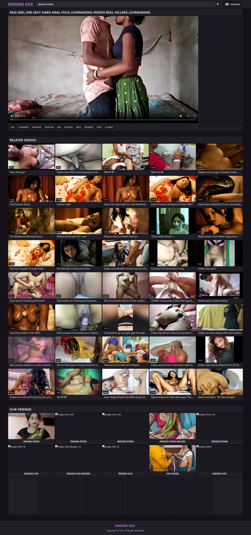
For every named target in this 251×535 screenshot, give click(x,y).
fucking (68, 127)
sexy (78, 127)
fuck (99, 127)
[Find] (218, 4)
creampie (23, 127)
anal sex (49, 127)
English (235, 4)
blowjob (88, 127)
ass (13, 127)
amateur (36, 127)
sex (59, 127)
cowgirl (109, 127)
